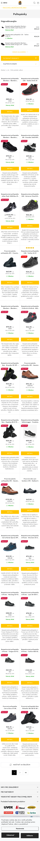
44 (26, 773)
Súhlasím (30, 836)
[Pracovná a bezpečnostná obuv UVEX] (8, 807)
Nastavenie (20, 829)
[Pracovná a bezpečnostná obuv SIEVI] (20, 807)
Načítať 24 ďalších (21, 765)
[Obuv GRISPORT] (31, 807)
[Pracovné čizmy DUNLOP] (8, 812)
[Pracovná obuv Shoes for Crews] (20, 812)
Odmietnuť (10, 835)
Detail (10, 112)
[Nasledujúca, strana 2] (20, 772)
